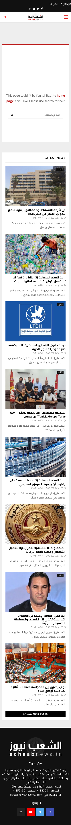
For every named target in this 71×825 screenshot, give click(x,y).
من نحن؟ (66, 4)
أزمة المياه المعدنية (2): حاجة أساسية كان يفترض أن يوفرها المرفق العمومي (38, 482)
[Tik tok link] (30, 8)
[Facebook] (50, 812)
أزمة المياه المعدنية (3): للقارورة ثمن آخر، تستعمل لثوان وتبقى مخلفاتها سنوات (39, 279)
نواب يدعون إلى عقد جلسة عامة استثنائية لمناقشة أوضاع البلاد (38, 688)
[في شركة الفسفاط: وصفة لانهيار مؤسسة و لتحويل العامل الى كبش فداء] (35, 186)
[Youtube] (31, 812)
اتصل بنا (54, 4)
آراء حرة (60, 169)
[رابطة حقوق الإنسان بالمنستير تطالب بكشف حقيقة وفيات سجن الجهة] (35, 321)
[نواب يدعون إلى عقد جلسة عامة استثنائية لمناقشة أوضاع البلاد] (35, 663)
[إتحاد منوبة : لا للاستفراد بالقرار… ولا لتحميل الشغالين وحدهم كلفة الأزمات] (35, 524)
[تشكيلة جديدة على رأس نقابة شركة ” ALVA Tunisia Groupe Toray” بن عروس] (35, 389)
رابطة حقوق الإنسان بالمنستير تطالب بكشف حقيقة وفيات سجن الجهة (37, 347)
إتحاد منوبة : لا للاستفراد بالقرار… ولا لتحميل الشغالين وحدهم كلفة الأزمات (37, 549)
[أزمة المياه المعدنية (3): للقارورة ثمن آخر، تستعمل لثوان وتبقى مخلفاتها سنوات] (35, 254)
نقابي (60, 372)
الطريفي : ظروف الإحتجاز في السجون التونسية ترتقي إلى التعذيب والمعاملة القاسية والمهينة (40, 619)
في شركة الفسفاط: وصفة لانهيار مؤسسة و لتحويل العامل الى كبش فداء (37, 211)
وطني (60, 237)
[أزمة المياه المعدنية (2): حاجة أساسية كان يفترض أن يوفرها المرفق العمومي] (35, 457)
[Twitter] (40, 812)
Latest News (55, 158)
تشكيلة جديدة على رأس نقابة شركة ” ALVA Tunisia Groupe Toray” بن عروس (38, 414)
